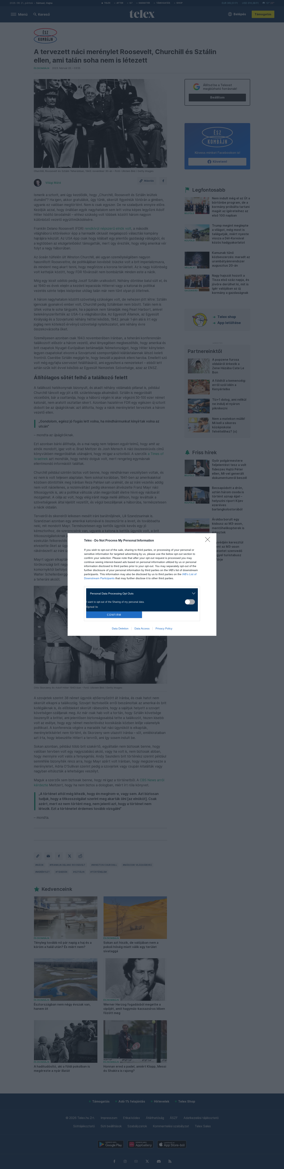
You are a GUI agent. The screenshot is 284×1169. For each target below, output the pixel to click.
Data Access (142, 628)
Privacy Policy (164, 628)
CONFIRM (114, 614)
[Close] (209, 540)
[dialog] (142, 584)
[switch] (190, 601)
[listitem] (140, 593)
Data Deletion (120, 628)
